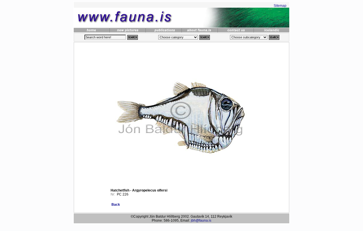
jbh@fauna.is (201, 220)
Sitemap (280, 6)
